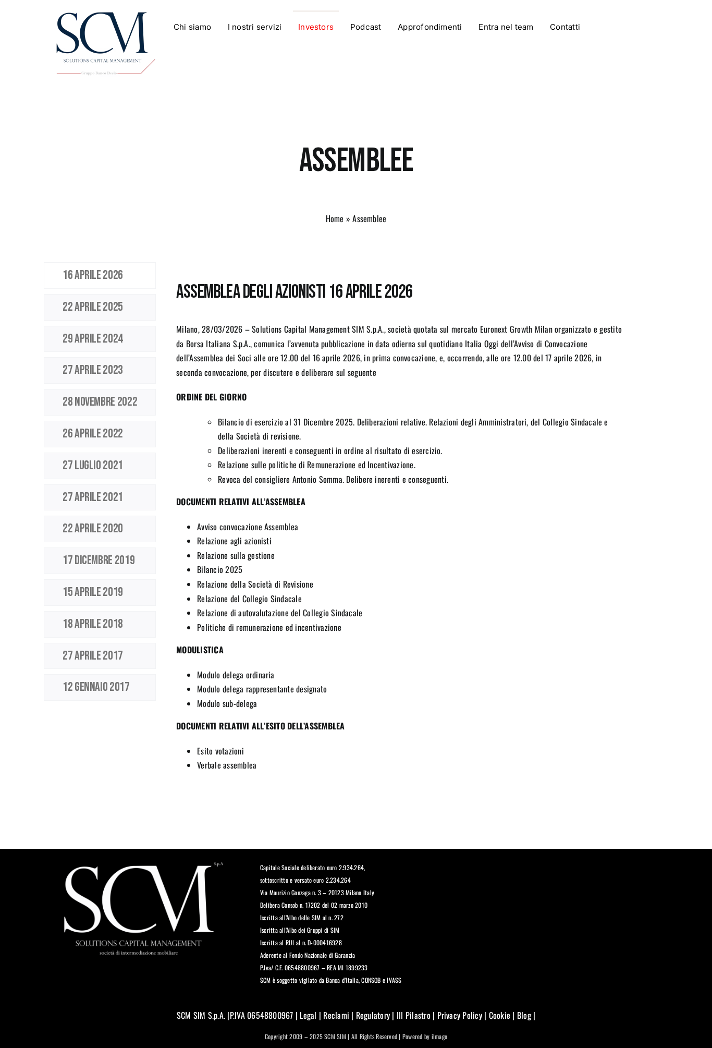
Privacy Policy (459, 1015)
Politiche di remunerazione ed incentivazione (269, 627)
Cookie (499, 1015)
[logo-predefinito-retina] (106, 14)
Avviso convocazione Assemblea (247, 526)
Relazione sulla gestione (236, 555)
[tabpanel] (400, 521)
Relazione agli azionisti (234, 540)
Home (335, 218)
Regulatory (373, 1015)
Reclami (336, 1015)
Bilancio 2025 (219, 569)
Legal (308, 1015)
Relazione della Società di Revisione (255, 584)
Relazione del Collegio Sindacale (249, 598)
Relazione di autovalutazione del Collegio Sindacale (279, 612)
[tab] (100, 275)
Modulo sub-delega (227, 703)
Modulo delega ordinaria (236, 674)
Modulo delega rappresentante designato (262, 689)
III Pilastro (413, 1015)
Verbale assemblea (226, 765)
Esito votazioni (220, 751)
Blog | (525, 1015)
